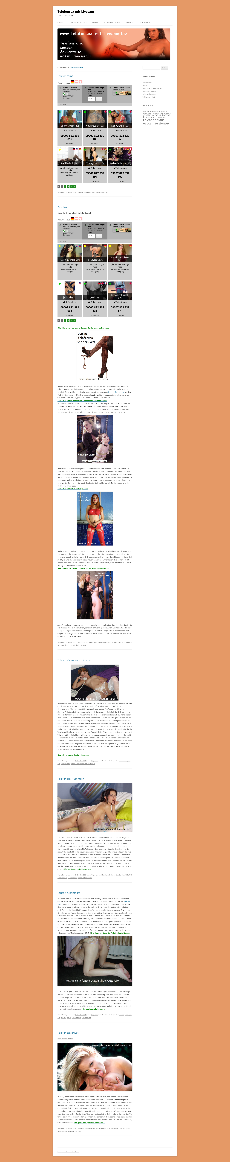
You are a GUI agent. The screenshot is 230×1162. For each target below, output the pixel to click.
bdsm (123, 642)
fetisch (76, 645)
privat (69, 1018)
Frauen (121, 1015)
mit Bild (63, 1018)
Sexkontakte (76, 1018)
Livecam (83, 645)
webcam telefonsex (88, 764)
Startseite (62, 23)
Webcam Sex (129, 23)
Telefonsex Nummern (71, 778)
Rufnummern (65, 764)
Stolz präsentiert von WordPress (68, 1152)
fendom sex (69, 645)
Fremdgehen (156, 113)
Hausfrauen (123, 761)
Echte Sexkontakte (69, 893)
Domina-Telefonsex (116, 392)
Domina (95, 23)
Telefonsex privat (68, 1032)
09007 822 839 (69, 137)
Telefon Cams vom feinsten (74, 660)
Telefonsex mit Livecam (76, 11)
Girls (126, 875)
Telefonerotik (76, 764)
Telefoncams (65, 76)
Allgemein (95, 192)
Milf (130, 875)
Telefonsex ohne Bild (111, 23)
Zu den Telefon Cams (79, 23)
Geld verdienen (146, 23)
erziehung (61, 645)
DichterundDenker (76, 67)
